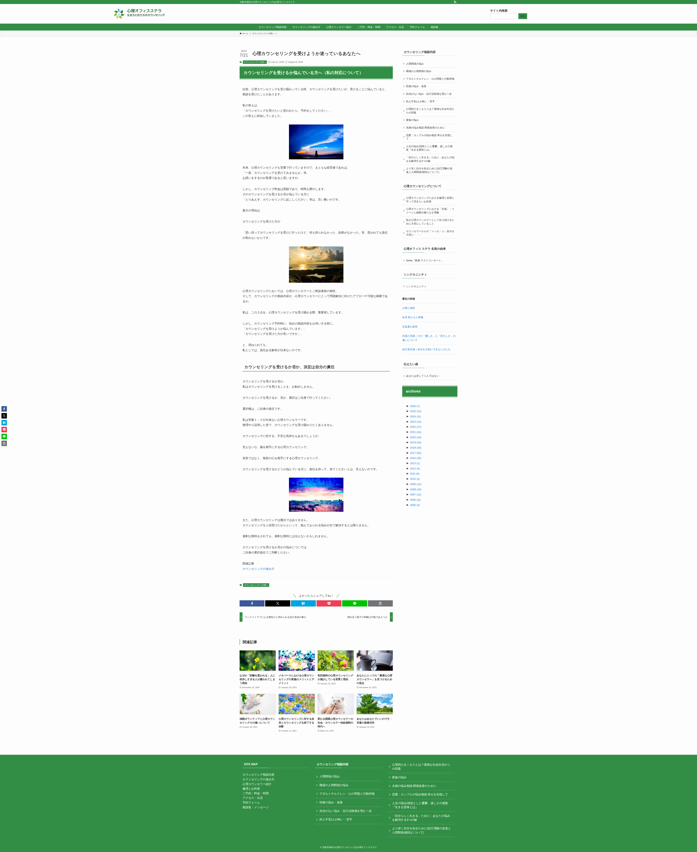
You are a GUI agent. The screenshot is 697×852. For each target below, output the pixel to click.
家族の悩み (412, 119)
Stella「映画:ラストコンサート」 (425, 260)
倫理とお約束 (251, 788)
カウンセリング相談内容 (258, 774)
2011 (414, 473)
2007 (415, 494)
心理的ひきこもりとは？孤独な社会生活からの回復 (430, 110)
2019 (415, 442)
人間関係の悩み (415, 63)
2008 (415, 489)
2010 (415, 478)
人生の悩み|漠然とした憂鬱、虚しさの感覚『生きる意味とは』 (429, 148)
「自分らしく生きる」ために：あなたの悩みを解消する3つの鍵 (430, 159)
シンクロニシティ (416, 286)
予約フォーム (251, 802)
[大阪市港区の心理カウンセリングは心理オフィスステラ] (139, 13)
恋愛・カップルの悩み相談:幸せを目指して (429, 137)
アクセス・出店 (252, 797)
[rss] (455, 2)
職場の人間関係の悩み (418, 71)
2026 (415, 406)
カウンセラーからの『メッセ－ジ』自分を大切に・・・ (430, 233)
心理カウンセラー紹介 (257, 784)
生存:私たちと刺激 (412, 317)
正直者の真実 (409, 326)
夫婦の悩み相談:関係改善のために (425, 127)
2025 (415, 411)
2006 (415, 499)
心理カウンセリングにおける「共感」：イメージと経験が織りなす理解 (430, 210)
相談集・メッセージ (255, 807)
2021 (415, 432)
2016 (415, 458)
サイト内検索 (499, 10)
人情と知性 (408, 308)
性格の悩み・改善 (416, 86)
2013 (415, 463)
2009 (415, 484)
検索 (522, 16)
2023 (415, 421)
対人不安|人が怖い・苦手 (420, 101)
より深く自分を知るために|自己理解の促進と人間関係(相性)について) (429, 170)
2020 (415, 437)
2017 (415, 452)
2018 (415, 447)
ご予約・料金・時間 (255, 793)
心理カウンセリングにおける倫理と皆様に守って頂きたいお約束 (430, 199)
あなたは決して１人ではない (422, 375)
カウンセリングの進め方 (258, 568)
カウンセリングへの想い (255, 62)
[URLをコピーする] (380, 603)
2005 (415, 505)
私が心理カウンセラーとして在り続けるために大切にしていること (430, 221)
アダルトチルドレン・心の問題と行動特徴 (430, 78)
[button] (252, 603)
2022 (415, 426)
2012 (415, 468)
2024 (415, 416)
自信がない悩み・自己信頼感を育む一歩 (429, 93)
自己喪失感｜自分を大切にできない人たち (426, 349)
